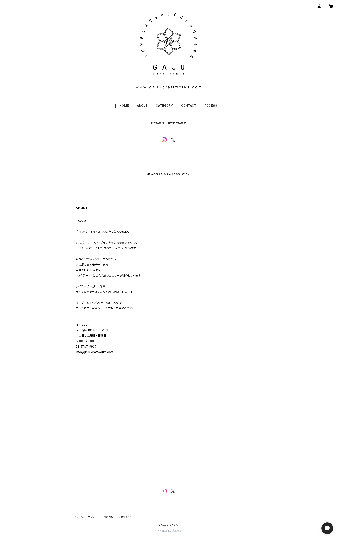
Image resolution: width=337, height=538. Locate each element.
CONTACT (188, 105)
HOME (124, 105)
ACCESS (210, 105)
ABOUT (142, 105)
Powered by (164, 530)
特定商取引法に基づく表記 (118, 516)
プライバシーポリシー (85, 516)
